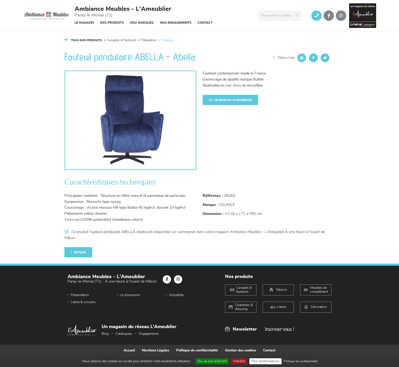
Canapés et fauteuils (122, 40)
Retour (80, 252)
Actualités (176, 295)
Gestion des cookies (240, 350)
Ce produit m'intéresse (233, 100)
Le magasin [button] (84, 22)
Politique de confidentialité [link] (301, 361)
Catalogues (124, 333)
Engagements (149, 333)
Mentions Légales (155, 350)
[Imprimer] (301, 57)
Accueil (129, 350)
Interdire (239, 361)
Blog (105, 333)
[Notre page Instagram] (341, 15)
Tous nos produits (86, 40)
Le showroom (130, 295)
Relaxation (149, 40)
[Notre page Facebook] (329, 15)
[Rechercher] (298, 15)
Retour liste (286, 57)
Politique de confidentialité (197, 350)
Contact (205, 22)
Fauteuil (168, 40)
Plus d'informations (265, 361)
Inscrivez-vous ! (279, 329)
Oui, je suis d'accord (212, 361)
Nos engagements (175, 22)
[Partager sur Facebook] (313, 57)
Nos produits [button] (112, 22)
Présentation (80, 295)
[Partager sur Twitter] (325, 57)
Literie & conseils (83, 302)
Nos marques (142, 22)
